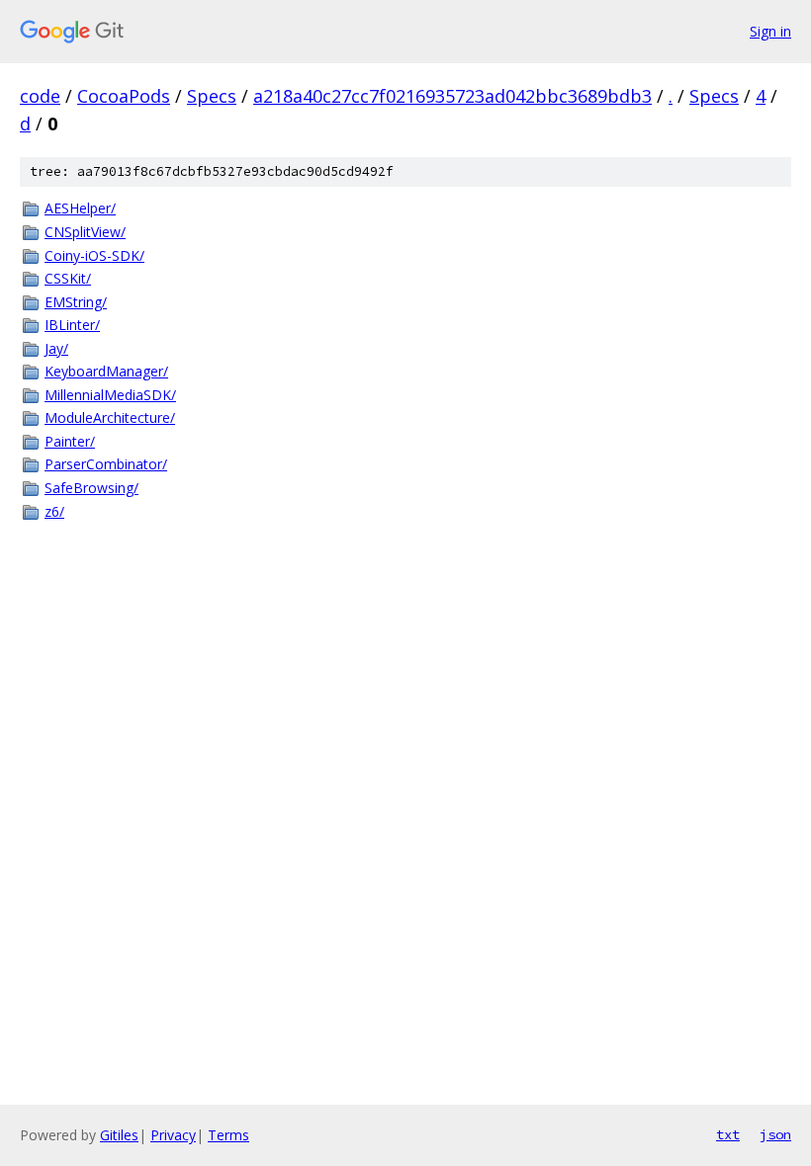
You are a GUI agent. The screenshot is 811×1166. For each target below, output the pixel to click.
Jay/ (56, 348)
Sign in (770, 31)
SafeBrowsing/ (91, 487)
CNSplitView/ (85, 231)
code (40, 96)
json (775, 1134)
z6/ (54, 511)
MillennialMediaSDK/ (110, 394)
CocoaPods (123, 96)
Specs (211, 96)
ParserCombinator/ (106, 464)
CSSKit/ (68, 278)
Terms (228, 1134)
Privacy (173, 1134)
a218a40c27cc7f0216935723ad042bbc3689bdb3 (452, 96)
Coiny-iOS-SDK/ (94, 255)
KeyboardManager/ (106, 371)
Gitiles (119, 1134)
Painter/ (70, 441)
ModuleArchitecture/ (110, 417)
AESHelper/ (80, 208)
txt (728, 1134)
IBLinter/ (72, 324)
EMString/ (76, 301)
